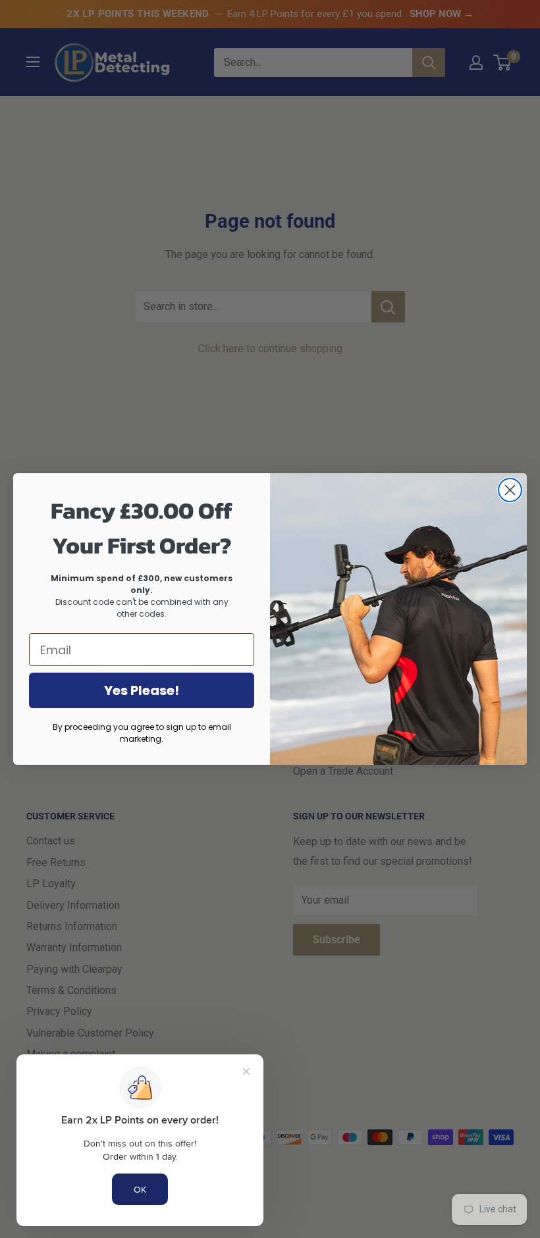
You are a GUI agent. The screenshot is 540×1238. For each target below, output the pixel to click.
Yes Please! (141, 690)
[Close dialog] (510, 490)
